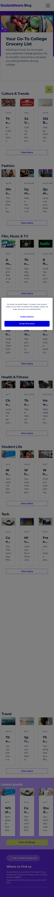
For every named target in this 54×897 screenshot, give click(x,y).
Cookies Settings (27, 316)
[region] (27, 314)
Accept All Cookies (27, 323)
